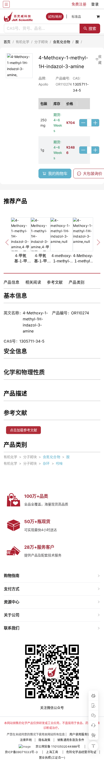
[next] (96, 242)
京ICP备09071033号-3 (21, 752)
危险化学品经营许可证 (81, 752)
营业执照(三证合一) (52, 757)
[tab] (52, 575)
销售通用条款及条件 (70, 740)
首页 (7, 42)
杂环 (46, 463)
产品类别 (77, 282)
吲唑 (59, 463)
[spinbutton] (89, 122)
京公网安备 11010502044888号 (58, 746)
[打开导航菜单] (6, 4)
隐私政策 (44, 740)
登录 (95, 4)
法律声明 (26, 740)
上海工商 (52, 752)
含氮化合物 (61, 42)
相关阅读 (33, 282)
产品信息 (12, 282)
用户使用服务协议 (81, 734)
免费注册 (79, 4)
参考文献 (55, 282)
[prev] (7, 242)
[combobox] (42, 28)
